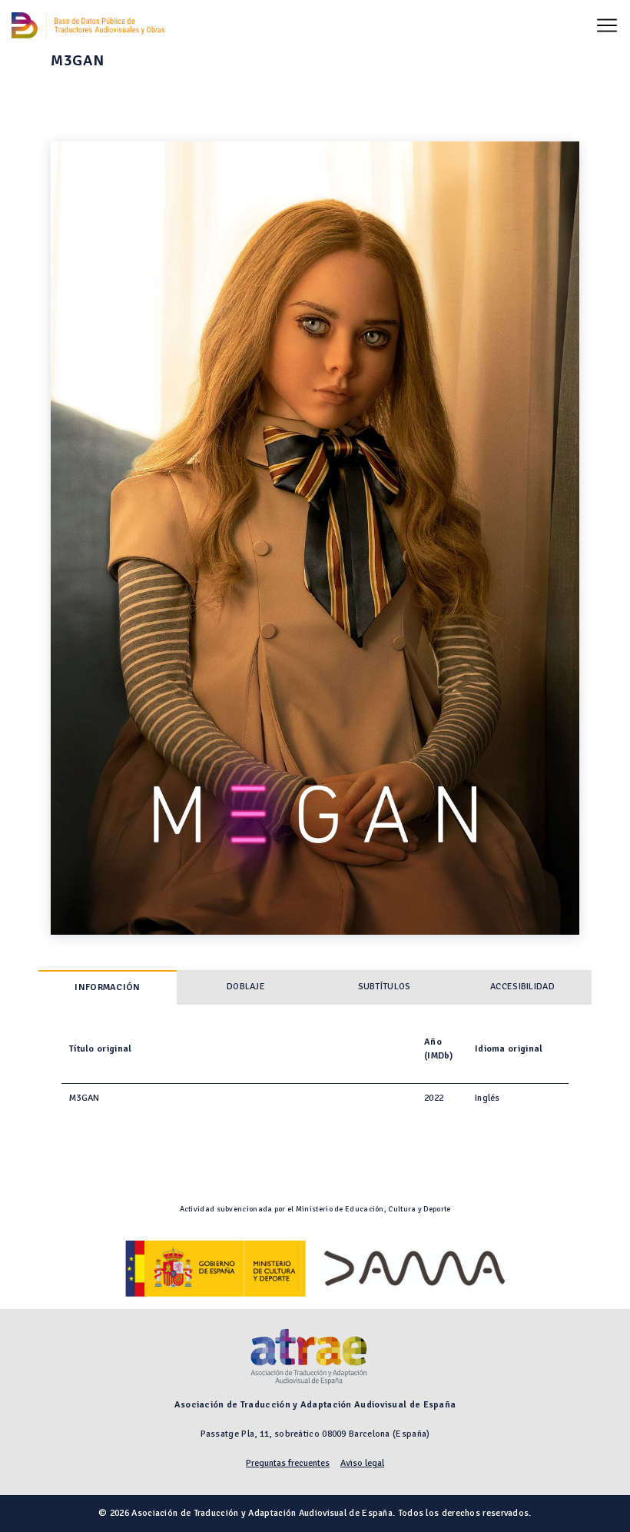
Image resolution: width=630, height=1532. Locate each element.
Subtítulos (384, 986)
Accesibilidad (522, 986)
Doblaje (246, 986)
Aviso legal (362, 1463)
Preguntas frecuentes (288, 1463)
